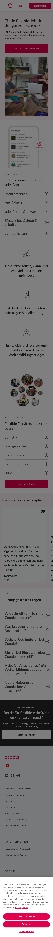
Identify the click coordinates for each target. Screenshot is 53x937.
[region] (26, 907)
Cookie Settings (26, 931)
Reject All (26, 924)
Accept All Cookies (26, 916)
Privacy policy (21, 907)
